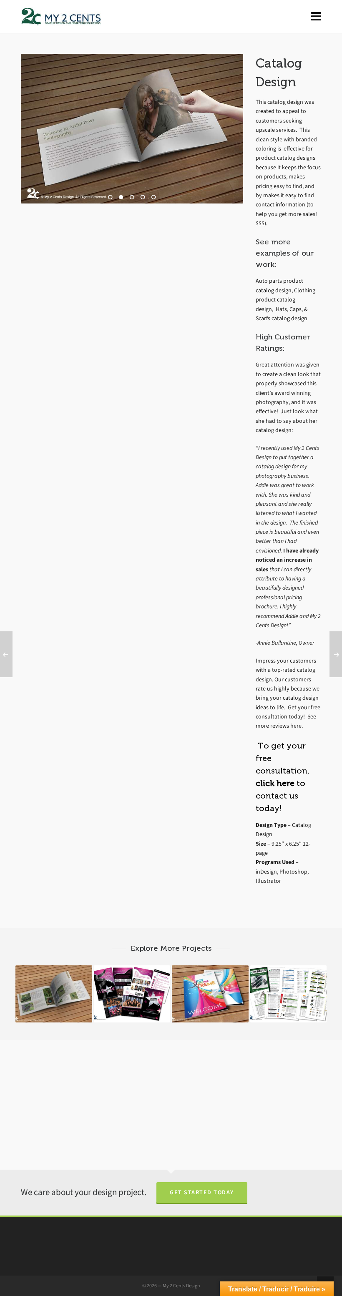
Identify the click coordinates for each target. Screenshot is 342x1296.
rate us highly (272, 689)
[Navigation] (316, 16)
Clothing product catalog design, (285, 299)
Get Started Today (202, 1192)
